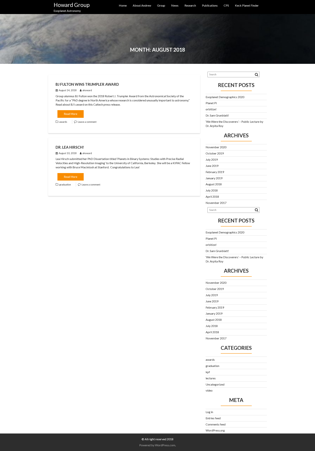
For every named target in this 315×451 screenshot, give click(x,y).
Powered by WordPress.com (157, 445)
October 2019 (215, 153)
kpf (208, 372)
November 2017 (216, 202)
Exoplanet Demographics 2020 (225, 97)
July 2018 (212, 190)
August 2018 (214, 184)
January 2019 (214, 178)
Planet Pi (211, 103)
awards (63, 121)
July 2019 (212, 159)
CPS (226, 5)
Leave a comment (87, 121)
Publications (210, 5)
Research (190, 5)
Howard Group (72, 4)
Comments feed (215, 424)
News (174, 5)
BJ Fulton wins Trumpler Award (87, 84)
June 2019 (212, 165)
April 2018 (212, 196)
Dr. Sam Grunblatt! (217, 115)
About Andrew (142, 5)
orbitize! (211, 109)
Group (161, 5)
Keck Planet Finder (247, 5)
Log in (209, 412)
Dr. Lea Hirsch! (70, 147)
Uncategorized (215, 384)
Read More (70, 113)
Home (123, 5)
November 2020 (216, 147)
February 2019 (215, 172)
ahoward (87, 90)
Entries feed (213, 418)
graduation (65, 184)
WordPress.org (215, 430)
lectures (211, 378)
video (209, 390)
